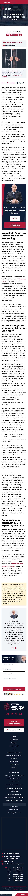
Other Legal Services (14, 813)
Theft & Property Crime (14, 794)
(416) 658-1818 (8, 861)
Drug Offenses (14, 791)
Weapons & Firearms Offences (14, 797)
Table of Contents (6, 895)
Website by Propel (19, 890)
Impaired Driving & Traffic (14, 788)
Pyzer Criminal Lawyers (11, 854)
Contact (14, 767)
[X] (23, 83)
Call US (15, 218)
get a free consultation (14, 225)
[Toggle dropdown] (16, 2)
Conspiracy (14, 807)
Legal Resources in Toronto (14, 755)
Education (14, 758)
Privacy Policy (14, 764)
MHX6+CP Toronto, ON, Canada (14, 864)
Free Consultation (15, 730)
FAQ (14, 749)
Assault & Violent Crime (14, 779)
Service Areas (14, 746)
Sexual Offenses (14, 782)
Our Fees (14, 743)
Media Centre (14, 761)
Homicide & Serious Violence (14, 785)
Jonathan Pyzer (13, 71)
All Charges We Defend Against (14, 776)
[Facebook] (20, 83)
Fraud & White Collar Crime (14, 800)
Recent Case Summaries (14, 752)
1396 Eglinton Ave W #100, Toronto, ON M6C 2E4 (12, 857)
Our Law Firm (14, 740)
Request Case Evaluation (14, 689)
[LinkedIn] (17, 83)
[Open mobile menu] (25, 8)
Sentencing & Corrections (13, 42)
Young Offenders (14, 810)
